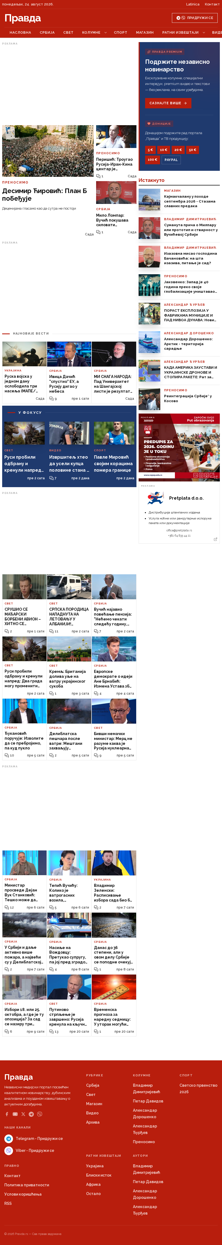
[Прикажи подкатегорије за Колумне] (106, 32)
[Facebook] (6, 1114)
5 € (150, 150)
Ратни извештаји (180, 32)
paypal (171, 160)
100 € (152, 160)
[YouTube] (15, 1114)
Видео (92, 1113)
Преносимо (144, 1142)
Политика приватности (26, 1185)
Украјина (95, 1166)
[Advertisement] (69, 85)
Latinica (193, 4)
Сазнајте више (165, 103)
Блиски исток (99, 1175)
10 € (163, 150)
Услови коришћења (23, 1194)
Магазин (145, 32)
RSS (8, 1203)
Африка (93, 1184)
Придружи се (200, 18)
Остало (93, 1194)
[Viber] (39, 1114)
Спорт (121, 32)
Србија (47, 32)
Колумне (91, 32)
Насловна (20, 32)
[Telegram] (31, 1114)
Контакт (212, 4)
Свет (68, 32)
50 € (192, 150)
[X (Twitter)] (23, 1114)
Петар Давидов (148, 1101)
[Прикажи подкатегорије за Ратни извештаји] (204, 32)
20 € (178, 150)
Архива (93, 1122)
